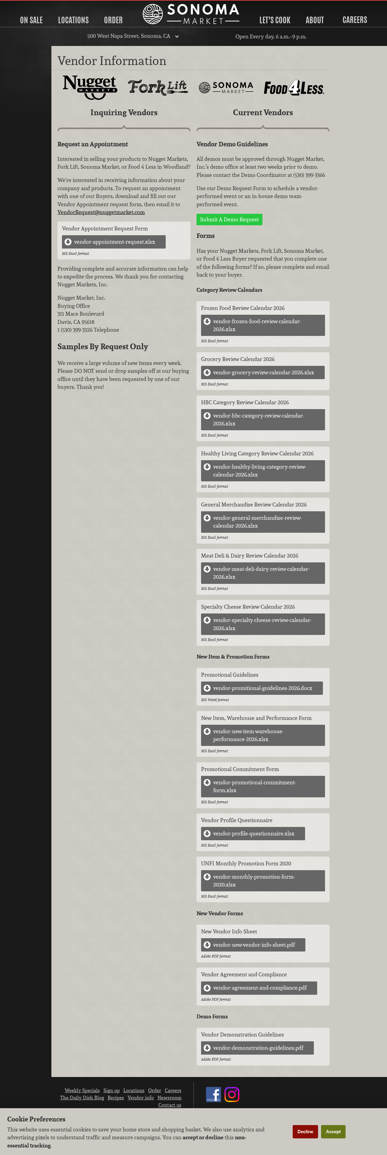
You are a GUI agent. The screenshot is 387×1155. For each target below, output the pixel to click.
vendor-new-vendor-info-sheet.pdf (254, 944)
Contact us (169, 1105)
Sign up (111, 1090)
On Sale (31, 20)
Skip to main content (28, 5)
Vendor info (141, 1098)
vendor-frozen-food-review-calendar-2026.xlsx (257, 325)
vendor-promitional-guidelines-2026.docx (262, 688)
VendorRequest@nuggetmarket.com (101, 212)
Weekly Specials (82, 1090)
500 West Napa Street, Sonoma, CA (128, 35)
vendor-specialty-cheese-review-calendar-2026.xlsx (262, 624)
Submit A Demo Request (229, 219)
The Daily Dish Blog (82, 1098)
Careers (355, 19)
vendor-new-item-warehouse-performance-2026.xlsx (248, 735)
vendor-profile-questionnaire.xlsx (253, 833)
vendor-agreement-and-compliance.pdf (260, 987)
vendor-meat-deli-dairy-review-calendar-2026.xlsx (261, 572)
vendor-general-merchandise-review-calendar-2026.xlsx (257, 521)
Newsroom (169, 1098)
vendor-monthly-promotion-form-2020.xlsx (254, 880)
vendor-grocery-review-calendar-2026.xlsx (263, 372)
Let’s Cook (274, 20)
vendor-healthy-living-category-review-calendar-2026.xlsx (259, 470)
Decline (305, 1131)
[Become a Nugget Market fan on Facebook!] (213, 1100)
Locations (73, 20)
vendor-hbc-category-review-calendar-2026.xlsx (258, 419)
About (315, 20)
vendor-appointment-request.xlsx (114, 241)
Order (113, 20)
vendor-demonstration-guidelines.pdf (258, 1047)
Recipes (116, 1098)
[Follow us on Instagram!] (231, 1100)
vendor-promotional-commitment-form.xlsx (254, 786)
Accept (333, 1131)
